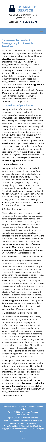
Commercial (25, 420)
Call (23, 438)
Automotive (37, 420)
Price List (24, 426)
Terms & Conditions (11, 426)
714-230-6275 (28, 22)
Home (6, 420)
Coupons (23, 423)
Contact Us (33, 423)
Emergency (13, 423)
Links (40, 426)
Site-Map (33, 426)
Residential (14, 420)
